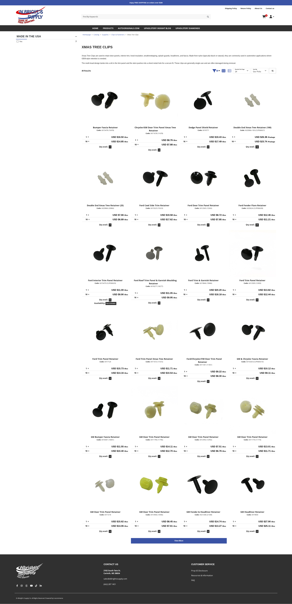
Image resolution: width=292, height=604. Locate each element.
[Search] (208, 16)
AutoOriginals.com (128, 28)
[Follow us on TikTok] (36, 586)
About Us (258, 8)
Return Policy (246, 8)
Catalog (96, 35)
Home (95, 28)
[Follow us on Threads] (26, 586)
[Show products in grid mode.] (223, 71)
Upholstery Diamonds (188, 28)
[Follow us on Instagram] (22, 586)
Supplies (105, 35)
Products (108, 28)
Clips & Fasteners (118, 35)
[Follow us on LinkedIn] (41, 586)
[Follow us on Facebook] (17, 586)
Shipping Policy (231, 8)
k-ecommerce (58, 598)
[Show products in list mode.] (229, 71)
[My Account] (272, 17)
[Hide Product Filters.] (216, 71)
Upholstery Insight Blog (157, 28)
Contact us (270, 8)
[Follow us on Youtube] (31, 586)
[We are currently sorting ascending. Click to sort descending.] (272, 70)
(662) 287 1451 (110, 584)
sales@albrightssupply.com (115, 579)
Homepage (87, 35)
